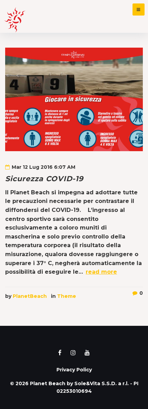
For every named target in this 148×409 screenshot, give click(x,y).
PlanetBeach (30, 296)
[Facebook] (60, 352)
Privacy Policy (74, 370)
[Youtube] (87, 352)
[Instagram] (73, 352)
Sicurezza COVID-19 (44, 178)
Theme (66, 296)
